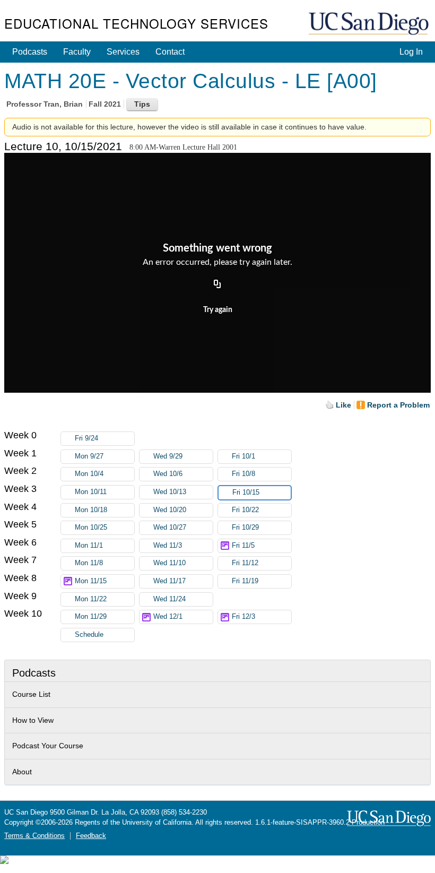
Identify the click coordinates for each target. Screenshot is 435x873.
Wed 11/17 (169, 581)
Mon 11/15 (91, 581)
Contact (170, 51)
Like (343, 405)
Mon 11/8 (89, 563)
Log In (411, 51)
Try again (217, 310)
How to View (33, 720)
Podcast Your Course (47, 745)
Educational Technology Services (136, 23)
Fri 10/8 (243, 474)
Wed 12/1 (167, 616)
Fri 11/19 (245, 581)
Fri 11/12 (245, 563)
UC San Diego (370, 24)
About (22, 771)
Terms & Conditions (34, 836)
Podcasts (29, 51)
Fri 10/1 (243, 456)
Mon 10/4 (89, 474)
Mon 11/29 (91, 616)
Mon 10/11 (91, 492)
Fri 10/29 (245, 527)
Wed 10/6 (167, 474)
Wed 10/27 (169, 527)
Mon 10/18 (91, 510)
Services (123, 51)
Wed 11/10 (169, 563)
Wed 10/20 (169, 510)
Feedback (91, 836)
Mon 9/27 (89, 456)
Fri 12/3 (243, 616)
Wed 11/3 (167, 545)
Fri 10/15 (245, 492)
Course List (31, 694)
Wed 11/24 (169, 599)
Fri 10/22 (245, 510)
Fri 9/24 (86, 438)
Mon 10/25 (91, 527)
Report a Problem (398, 405)
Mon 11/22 (91, 599)
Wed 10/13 (169, 492)
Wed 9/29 (167, 456)
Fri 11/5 (243, 545)
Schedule (89, 634)
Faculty (77, 51)
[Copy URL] (217, 284)
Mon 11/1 (89, 545)
